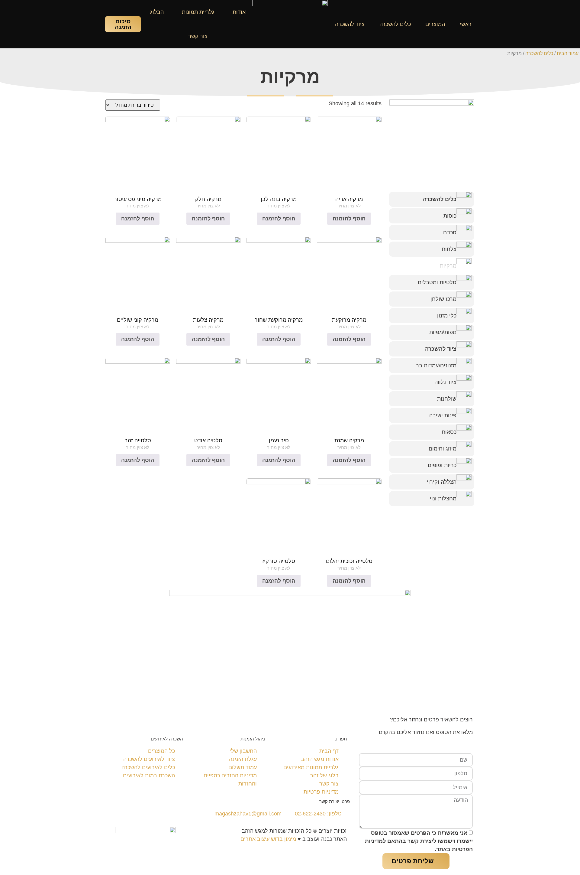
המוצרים (435, 24)
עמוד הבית (567, 53)
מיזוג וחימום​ (442, 449)
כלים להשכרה (395, 24)
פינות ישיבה (442, 415)
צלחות (449, 249)
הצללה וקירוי (441, 482)
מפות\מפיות (442, 332)
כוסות (449, 216)
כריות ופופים (442, 465)
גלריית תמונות (198, 12)
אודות (239, 12)
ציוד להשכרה (350, 24)
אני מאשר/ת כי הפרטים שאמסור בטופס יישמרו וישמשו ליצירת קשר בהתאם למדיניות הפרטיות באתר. (419, 841)
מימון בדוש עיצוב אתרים (268, 839)
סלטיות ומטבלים (437, 282)
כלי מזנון (446, 316)
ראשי (466, 24)
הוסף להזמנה (349, 219)
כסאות (449, 432)
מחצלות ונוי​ (443, 499)
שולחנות (446, 399)
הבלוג (157, 12)
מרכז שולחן (443, 299)
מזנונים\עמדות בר (436, 366)
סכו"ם (449, 232)
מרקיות (448, 266)
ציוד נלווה (445, 382)
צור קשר (198, 36)
